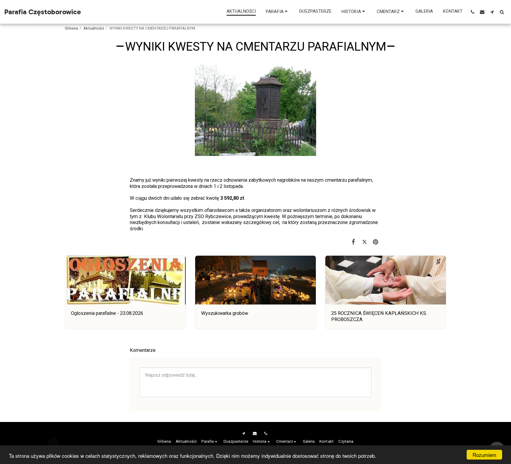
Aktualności (93, 28)
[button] (277, 12)
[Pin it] (375, 242)
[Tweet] (364, 242)
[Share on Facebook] (353, 242)
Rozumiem (484, 454)
